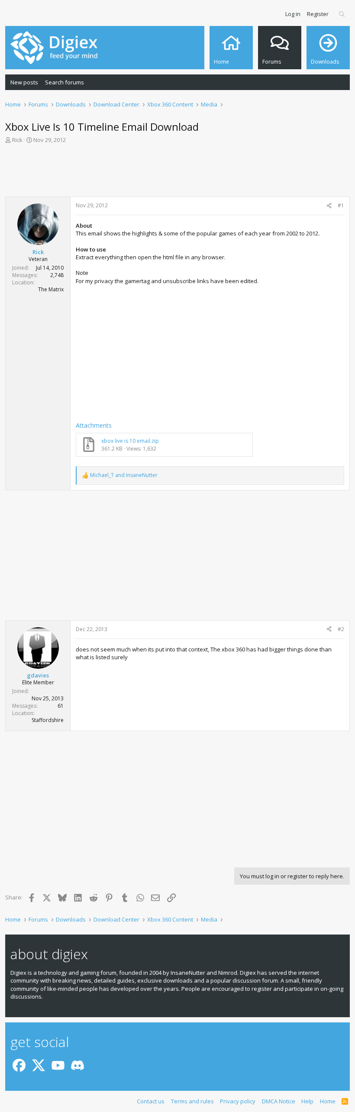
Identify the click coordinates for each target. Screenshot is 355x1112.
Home (328, 1101)
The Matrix (51, 289)
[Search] (342, 13)
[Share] (329, 206)
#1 (341, 205)
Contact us (151, 1101)
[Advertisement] (177, 172)
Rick (17, 140)
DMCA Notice (278, 1101)
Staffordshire (48, 720)
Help (307, 1101)
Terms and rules (192, 1101)
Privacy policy (237, 1101)
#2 (341, 629)
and (124, 475)
